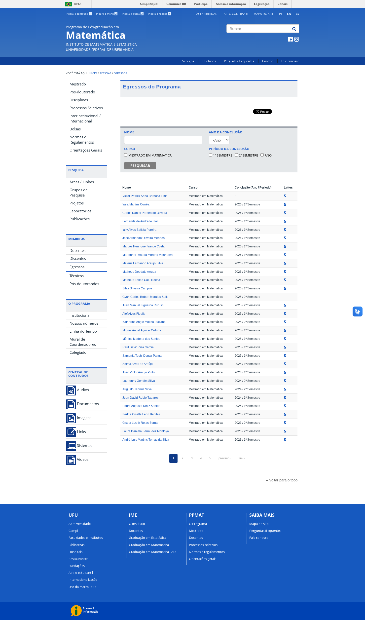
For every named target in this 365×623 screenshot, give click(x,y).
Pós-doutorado (82, 91)
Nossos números (84, 323)
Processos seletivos (203, 545)
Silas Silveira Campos (137, 288)
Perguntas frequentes (239, 61)
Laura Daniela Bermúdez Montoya (145, 431)
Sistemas (84, 445)
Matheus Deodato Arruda (139, 271)
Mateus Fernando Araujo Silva (142, 263)
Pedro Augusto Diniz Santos (141, 406)
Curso (129, 149)
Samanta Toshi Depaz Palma (142, 355)
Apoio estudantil (81, 572)
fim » (242, 458)
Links (81, 431)
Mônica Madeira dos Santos (141, 339)
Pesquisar (140, 165)
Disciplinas (79, 99)
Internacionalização (83, 579)
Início (93, 73)
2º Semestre (248, 155)
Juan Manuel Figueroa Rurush (143, 305)
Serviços (188, 61)
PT (281, 14)
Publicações (80, 218)
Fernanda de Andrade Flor (140, 221)
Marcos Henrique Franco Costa (143, 246)
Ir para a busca (132, 13)
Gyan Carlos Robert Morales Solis (145, 297)
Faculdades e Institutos (86, 537)
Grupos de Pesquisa (78, 192)
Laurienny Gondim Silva (138, 381)
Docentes (77, 250)
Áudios (83, 390)
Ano (268, 155)
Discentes (78, 258)
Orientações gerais (202, 558)
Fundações (77, 565)
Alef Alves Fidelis (133, 313)
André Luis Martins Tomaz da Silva (145, 439)
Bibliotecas (76, 545)
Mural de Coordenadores (83, 342)
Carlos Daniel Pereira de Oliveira (144, 213)
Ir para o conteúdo (78, 13)
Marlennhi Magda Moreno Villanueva (147, 255)
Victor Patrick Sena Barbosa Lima (145, 196)
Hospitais (75, 551)
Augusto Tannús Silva (137, 389)
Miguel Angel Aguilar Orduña (141, 330)
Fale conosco (290, 61)
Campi (73, 530)
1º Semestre (222, 155)
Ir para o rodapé (159, 13)
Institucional (80, 315)
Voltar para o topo (282, 480)
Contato (267, 61)
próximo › (225, 458)
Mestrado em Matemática (150, 155)
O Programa (198, 523)
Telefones (209, 61)
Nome (129, 132)
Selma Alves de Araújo (137, 364)
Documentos (88, 404)
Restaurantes (78, 558)
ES (297, 14)
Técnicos (77, 275)
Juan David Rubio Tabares (140, 397)
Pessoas (105, 73)
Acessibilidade (207, 14)
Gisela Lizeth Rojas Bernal (140, 423)
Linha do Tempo (83, 331)
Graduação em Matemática (149, 545)
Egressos (120, 73)
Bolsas (75, 128)
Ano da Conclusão (225, 132)
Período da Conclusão (229, 149)
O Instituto (137, 523)
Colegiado (78, 352)
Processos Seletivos (86, 107)
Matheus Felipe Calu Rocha (141, 280)
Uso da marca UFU (82, 586)
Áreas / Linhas (82, 181)
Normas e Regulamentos (82, 139)
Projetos (77, 202)
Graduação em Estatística (147, 537)
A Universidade (80, 523)
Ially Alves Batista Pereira (139, 230)
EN (289, 14)
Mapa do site (264, 14)
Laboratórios (80, 210)
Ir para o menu (106, 13)
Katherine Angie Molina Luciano (144, 322)
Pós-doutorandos (84, 283)
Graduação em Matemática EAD (152, 551)
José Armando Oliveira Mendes (143, 238)
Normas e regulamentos (207, 551)
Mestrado (78, 83)
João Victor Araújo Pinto (138, 372)
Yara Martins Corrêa (135, 204)
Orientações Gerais (86, 150)
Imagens (84, 418)
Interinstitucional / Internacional (85, 118)
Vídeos (82, 459)
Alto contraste (236, 14)
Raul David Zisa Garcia (138, 347)
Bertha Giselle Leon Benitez (141, 414)
